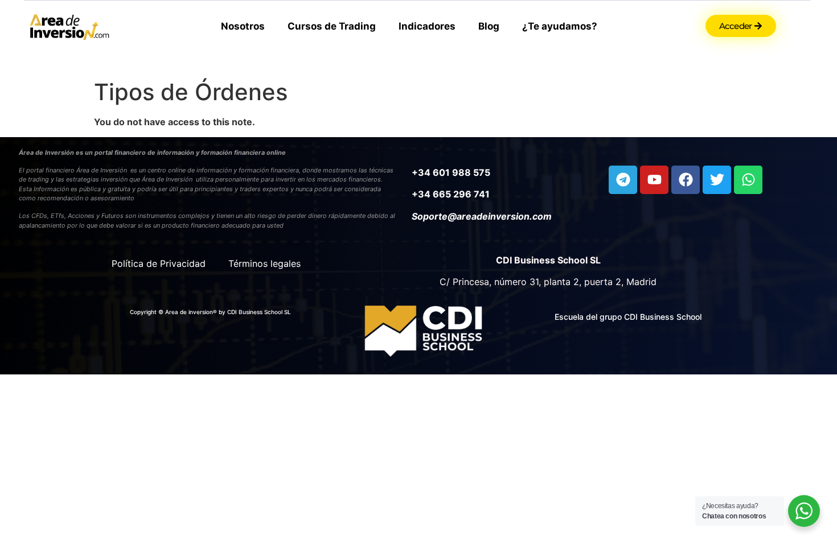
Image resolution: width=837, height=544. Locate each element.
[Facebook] (685, 180)
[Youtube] (654, 180)
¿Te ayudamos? (559, 26)
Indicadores (427, 26)
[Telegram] (623, 180)
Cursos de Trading (332, 26)
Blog (488, 26)
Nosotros (243, 26)
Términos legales (264, 263)
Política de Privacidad (159, 263)
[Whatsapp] (748, 180)
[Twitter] (717, 180)
